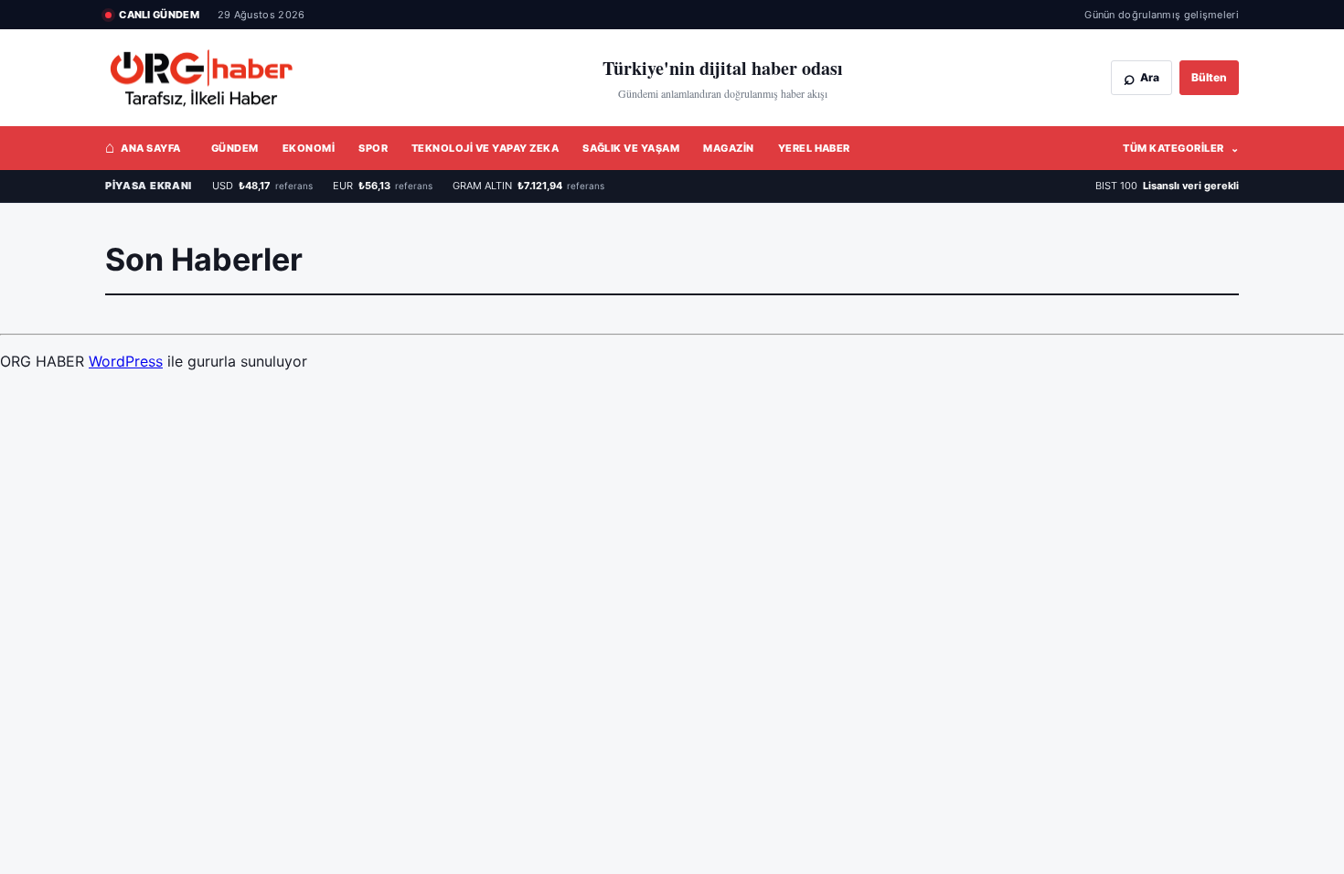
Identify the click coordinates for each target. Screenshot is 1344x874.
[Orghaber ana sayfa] (219, 77)
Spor (373, 148)
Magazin (728, 148)
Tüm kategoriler (1181, 148)
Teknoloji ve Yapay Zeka (485, 148)
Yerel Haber (814, 148)
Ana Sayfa (143, 147)
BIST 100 (1167, 185)
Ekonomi (309, 148)
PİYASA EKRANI (148, 185)
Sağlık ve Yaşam (630, 148)
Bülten (1209, 77)
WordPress (126, 361)
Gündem (235, 148)
